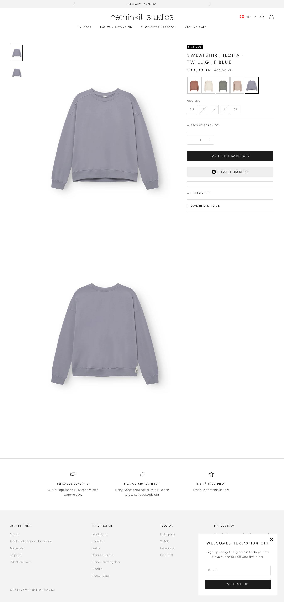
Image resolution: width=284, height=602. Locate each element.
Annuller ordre (102, 555)
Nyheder (85, 27)
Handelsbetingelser (106, 562)
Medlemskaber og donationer (31, 541)
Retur (96, 548)
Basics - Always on (116, 27)
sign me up (237, 584)
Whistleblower (20, 562)
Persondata (100, 575)
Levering (98, 541)
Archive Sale (195, 27)
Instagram (167, 534)
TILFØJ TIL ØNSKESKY (232, 172)
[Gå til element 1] (17, 53)
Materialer (17, 548)
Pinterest (166, 555)
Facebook (167, 548)
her (227, 490)
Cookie (97, 569)
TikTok (164, 541)
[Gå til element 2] (17, 72)
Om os (15, 534)
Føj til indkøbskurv (230, 155)
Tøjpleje (15, 555)
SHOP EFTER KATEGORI (158, 27)
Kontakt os (100, 534)
